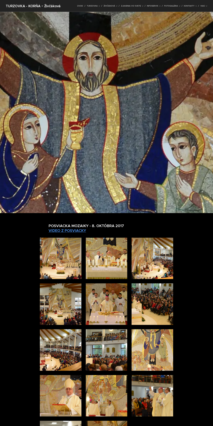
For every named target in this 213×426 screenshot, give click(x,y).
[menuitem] (81, 6)
